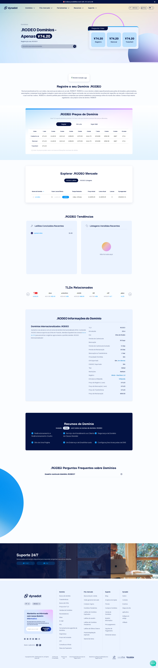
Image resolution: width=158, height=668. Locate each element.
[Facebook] (25, 639)
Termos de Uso (64, 657)
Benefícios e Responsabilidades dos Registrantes (98, 657)
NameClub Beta (89, 639)
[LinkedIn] (30, 639)
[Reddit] (39, 639)
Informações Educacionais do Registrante (77, 657)
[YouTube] (36, 639)
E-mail (26, 563)
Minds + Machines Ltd (118, 375)
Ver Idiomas (121, 360)
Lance (65, 197)
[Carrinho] (151, 7)
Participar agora (46, 629)
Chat (46, 563)
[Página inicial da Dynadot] (10, 7)
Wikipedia (122, 379)
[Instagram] (27, 639)
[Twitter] (33, 639)
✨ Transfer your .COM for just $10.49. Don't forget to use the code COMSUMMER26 (78, 2)
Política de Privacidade (55, 657)
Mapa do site (126, 608)
